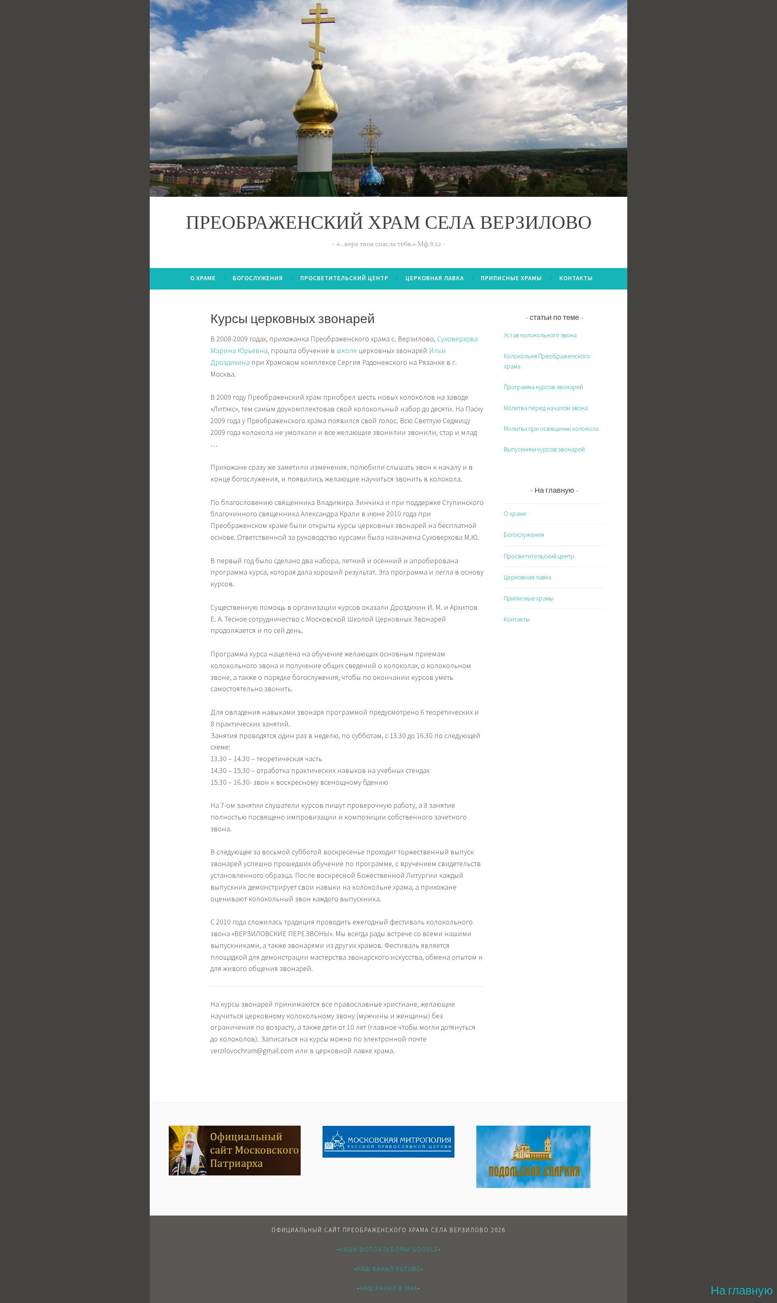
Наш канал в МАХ (389, 1288)
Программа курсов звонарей (543, 387)
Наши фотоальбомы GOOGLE (388, 1249)
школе (346, 350)
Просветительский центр (344, 278)
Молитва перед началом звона (546, 408)
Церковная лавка (434, 278)
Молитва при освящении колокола (551, 428)
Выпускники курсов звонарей (544, 449)
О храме (203, 278)
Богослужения (258, 278)
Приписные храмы (511, 278)
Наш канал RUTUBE (388, 1269)
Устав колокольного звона (540, 335)
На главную (742, 1292)
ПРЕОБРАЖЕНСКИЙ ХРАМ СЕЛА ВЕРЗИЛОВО (389, 224)
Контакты (576, 278)
